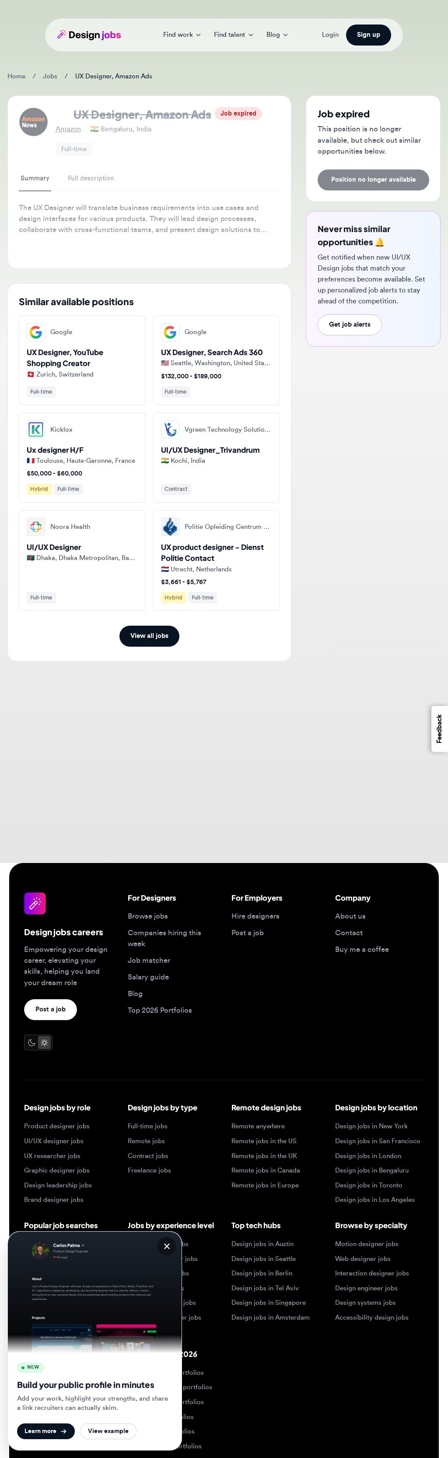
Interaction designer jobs (372, 1273)
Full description (91, 178)
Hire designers (255, 916)
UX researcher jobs (52, 1156)
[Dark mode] (31, 1042)
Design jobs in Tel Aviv (265, 1288)
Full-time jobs (148, 1126)
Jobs (50, 76)
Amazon (68, 129)
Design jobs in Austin (262, 1244)
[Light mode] (44, 1042)
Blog (273, 35)
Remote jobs (146, 1141)
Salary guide (148, 977)
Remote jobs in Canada (265, 1170)
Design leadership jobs (58, 1185)
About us (350, 916)
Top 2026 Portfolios (160, 1010)
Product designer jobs (57, 1126)
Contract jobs (148, 1156)
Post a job (50, 1009)
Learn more (40, 1431)
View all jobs (149, 636)
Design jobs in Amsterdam (270, 1317)
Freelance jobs (149, 1170)
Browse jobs (148, 916)
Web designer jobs (363, 1259)
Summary (35, 178)
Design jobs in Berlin (261, 1273)
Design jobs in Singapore (268, 1303)
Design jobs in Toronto (368, 1185)
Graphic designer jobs (57, 1170)
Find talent (229, 35)
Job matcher (149, 960)
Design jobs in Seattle (263, 1259)
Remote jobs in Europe (265, 1185)
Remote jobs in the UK (264, 1156)
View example (108, 1431)
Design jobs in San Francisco (377, 1141)
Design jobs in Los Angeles (375, 1200)
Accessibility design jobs (372, 1317)
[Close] (167, 1246)
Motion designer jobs (367, 1244)
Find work (178, 35)
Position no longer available (373, 179)
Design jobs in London (368, 1156)
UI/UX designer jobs (54, 1141)
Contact (349, 933)
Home (16, 76)
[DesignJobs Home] (89, 35)
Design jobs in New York (371, 1126)
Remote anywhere (258, 1126)
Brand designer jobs (54, 1200)
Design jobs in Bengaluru (372, 1170)
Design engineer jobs (366, 1288)
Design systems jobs (365, 1303)
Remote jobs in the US (264, 1141)
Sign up (368, 35)
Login (330, 35)
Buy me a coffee (362, 949)
